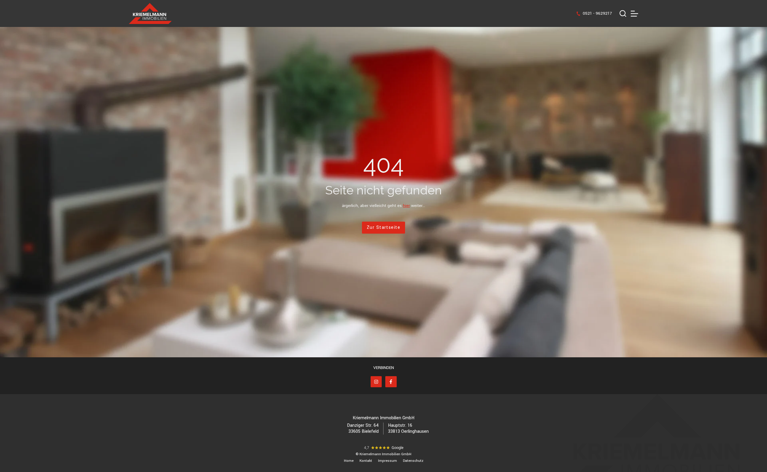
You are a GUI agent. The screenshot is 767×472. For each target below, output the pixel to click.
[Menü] (634, 13)
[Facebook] (391, 382)
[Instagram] (376, 382)
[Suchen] (623, 13)
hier (406, 205)
